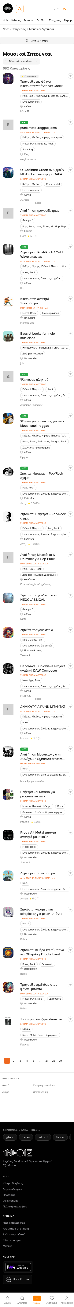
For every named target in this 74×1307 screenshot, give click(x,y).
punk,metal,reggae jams (38, 128)
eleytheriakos (28, 159)
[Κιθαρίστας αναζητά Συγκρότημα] (8, 301)
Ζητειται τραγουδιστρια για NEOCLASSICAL (39, 597)
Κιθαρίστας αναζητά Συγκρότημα (34, 301)
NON (23, 619)
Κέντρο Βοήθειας (13, 1183)
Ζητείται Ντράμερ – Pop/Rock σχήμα (41, 476)
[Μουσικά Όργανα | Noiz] (8, 12)
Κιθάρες (16, 20)
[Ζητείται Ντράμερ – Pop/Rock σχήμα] (8, 470)
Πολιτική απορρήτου (15, 1206)
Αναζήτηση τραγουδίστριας (39, 211)
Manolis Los (27, 322)
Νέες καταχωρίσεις (14, 1222)
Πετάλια (41, 20)
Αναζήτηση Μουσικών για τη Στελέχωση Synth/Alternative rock (42, 756)
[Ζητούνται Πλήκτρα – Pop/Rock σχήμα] (8, 516)
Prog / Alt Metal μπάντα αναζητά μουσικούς (38, 835)
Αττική (5, 1085)
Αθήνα (5, 1092)
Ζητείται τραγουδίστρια (36, 630)
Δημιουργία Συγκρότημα (37, 873)
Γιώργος (24, 738)
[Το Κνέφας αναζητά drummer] (8, 1022)
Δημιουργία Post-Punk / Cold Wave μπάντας (41, 254)
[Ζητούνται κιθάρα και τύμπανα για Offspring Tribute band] (8, 952)
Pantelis (24, 821)
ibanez (26, 1137)
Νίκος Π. (25, 111)
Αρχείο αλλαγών (12, 1189)
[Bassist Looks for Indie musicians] (8, 336)
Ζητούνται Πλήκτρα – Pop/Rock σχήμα (43, 516)
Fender (60, 1137)
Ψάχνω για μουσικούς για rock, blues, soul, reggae (42, 423)
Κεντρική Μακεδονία (44, 1085)
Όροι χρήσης (10, 1200)
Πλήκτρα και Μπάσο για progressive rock (37, 794)
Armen (24, 898)
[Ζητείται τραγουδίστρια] (8, 632)
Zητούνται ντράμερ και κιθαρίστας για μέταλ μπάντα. (41, 911)
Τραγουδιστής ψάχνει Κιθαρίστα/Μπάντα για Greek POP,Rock (41, 84)
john (22, 363)
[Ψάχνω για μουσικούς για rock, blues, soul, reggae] (8, 418)
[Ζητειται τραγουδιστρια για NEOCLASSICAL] (8, 598)
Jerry (23, 503)
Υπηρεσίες (19, 29)
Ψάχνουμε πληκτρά (34, 380)
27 (47, 1060)
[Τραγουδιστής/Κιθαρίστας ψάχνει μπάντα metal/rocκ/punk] (8, 987)
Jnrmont (25, 862)
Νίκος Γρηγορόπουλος (32, 781)
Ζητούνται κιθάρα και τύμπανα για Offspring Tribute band (42, 952)
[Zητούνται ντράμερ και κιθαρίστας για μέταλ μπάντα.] (8, 912)
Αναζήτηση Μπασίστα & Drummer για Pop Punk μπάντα (37, 557)
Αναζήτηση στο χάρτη (16, 1228)
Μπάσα (28, 20)
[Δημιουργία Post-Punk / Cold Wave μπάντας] (8, 249)
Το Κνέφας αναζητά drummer (41, 1019)
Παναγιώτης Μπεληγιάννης (35, 584)
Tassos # (25, 655)
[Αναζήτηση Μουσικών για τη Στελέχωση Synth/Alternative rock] (8, 751)
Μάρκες (7, 1246)
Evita (23, 236)
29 (60, 1060)
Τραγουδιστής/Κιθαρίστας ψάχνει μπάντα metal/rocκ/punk (38, 987)
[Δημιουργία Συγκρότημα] (8, 876)
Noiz (5, 20)
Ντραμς (68, 20)
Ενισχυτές (55, 20)
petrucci (43, 1137)
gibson (10, 1137)
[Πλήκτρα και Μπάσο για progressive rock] (8, 794)
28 (53, 1060)
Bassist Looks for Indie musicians (37, 336)
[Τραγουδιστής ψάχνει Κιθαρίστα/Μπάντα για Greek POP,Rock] (8, 78)
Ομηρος (24, 457)
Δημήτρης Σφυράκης (31, 405)
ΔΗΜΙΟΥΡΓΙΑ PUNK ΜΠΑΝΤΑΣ (42, 707)
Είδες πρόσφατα (12, 1240)
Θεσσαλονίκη (40, 1092)
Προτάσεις (9, 1195)
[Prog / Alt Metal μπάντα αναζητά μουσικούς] (8, 835)
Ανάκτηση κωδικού (14, 1234)
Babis (23, 939)
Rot (22, 288)
